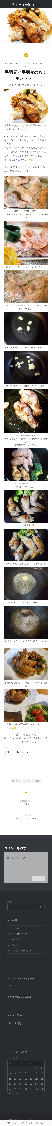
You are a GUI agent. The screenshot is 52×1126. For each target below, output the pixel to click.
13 (20, 1078)
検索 (9, 902)
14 (26, 1078)
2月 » (17, 1093)
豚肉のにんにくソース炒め (19, 950)
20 (20, 1084)
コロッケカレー (14, 928)
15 (31, 1078)
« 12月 (10, 1093)
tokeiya (19, 85)
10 (42, 1073)
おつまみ (8, 63)
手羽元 (27, 781)
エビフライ (12, 945)
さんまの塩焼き (14, 939)
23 (36, 1084)
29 (31, 1089)
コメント (39, 878)
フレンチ (18, 63)
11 (10, 1078)
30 (36, 1089)
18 (10, 1084)
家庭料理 (40, 63)
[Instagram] (14, 1023)
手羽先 (37, 781)
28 (25, 1089)
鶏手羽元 (16, 781)
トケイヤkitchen (19, 996)
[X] (9, 1023)
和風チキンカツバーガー (18, 934)
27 (20, 1089)
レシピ (27, 63)
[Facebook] (19, 1023)
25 (10, 1089)
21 (26, 1084)
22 (31, 1084)
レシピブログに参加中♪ (27, 735)
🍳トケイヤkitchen (26, 4)
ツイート (11, 985)
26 (15, 1089)
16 (36, 1078)
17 (42, 1078)
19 (15, 1084)
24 (42, 1084)
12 (15, 1078)
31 (42, 1089)
